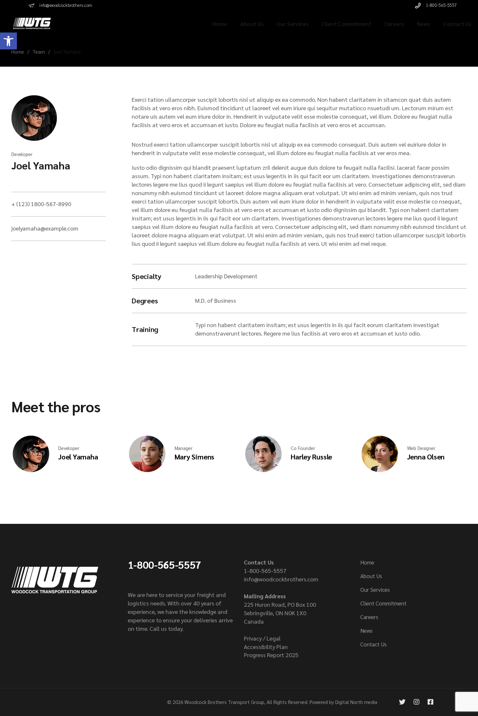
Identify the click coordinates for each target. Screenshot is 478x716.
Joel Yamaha (40, 165)
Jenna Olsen (426, 456)
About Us (371, 575)
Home (367, 562)
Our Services (375, 589)
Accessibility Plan (266, 646)
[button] (8, 41)
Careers (369, 616)
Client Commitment (383, 603)
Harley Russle (311, 456)
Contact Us (373, 644)
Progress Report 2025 (271, 654)
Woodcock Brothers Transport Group (224, 702)
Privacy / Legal (262, 638)
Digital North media (356, 702)
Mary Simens (195, 456)
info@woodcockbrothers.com (281, 579)
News (366, 630)
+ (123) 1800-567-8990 (41, 203)
